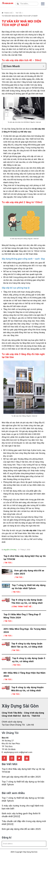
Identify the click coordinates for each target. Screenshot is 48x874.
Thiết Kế (35, 716)
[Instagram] (11, 758)
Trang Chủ (8, 13)
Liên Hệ (30, 725)
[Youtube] (26, 758)
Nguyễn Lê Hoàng (10, 550)
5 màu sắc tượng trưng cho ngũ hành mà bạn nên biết (22, 807)
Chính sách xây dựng (12, 721)
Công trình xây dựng (34, 713)
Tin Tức (18, 13)
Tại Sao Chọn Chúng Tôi (13, 725)
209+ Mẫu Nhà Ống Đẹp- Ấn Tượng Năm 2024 (24, 630)
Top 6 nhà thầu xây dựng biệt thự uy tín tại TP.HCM (24, 557)
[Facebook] (4, 758)
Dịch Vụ (26, 716)
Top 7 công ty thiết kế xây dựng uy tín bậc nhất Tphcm (28, 587)
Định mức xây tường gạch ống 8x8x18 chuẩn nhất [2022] (21, 815)
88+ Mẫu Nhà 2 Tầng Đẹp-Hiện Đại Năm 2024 (24, 674)
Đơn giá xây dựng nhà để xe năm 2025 (29, 572)
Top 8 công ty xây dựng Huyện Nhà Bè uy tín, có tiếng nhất (27, 689)
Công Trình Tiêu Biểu (12, 713)
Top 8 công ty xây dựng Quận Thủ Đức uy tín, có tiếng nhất (27, 601)
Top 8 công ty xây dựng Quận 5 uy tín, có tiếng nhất (28, 660)
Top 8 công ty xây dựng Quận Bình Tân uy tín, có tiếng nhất (27, 645)
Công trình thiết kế (11, 716)
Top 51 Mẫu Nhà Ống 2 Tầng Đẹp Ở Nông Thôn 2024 (22, 616)
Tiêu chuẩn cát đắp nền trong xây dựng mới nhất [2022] (24, 822)
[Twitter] (19, 758)
